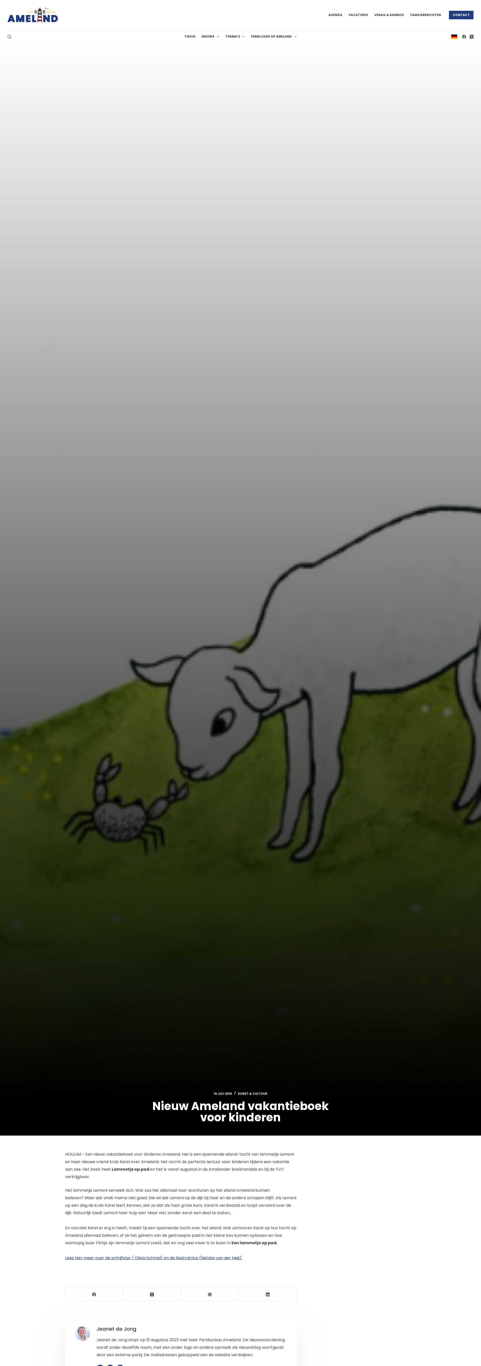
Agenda (335, 15)
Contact (461, 15)
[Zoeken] (9, 37)
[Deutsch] (454, 36)
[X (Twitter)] (471, 37)
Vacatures (358, 15)
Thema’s (232, 36)
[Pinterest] (210, 1294)
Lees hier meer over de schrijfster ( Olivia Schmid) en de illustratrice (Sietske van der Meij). (153, 1258)
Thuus (189, 36)
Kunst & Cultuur (252, 1093)
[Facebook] (464, 37)
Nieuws (208, 36)
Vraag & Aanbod (389, 15)
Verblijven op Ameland (271, 36)
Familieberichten (425, 15)
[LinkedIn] (268, 1294)
